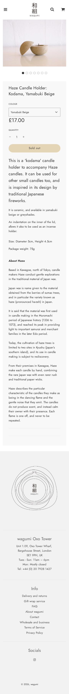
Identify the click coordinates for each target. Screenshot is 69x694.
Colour (13, 103)
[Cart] (63, 10)
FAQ (34, 606)
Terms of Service (34, 627)
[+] (23, 137)
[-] (10, 137)
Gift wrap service (34, 601)
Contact (34, 617)
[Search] (52, 10)
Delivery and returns (34, 596)
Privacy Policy (34, 633)
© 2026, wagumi (29, 684)
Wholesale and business (34, 622)
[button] (23, 73)
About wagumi (34, 612)
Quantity (13, 130)
